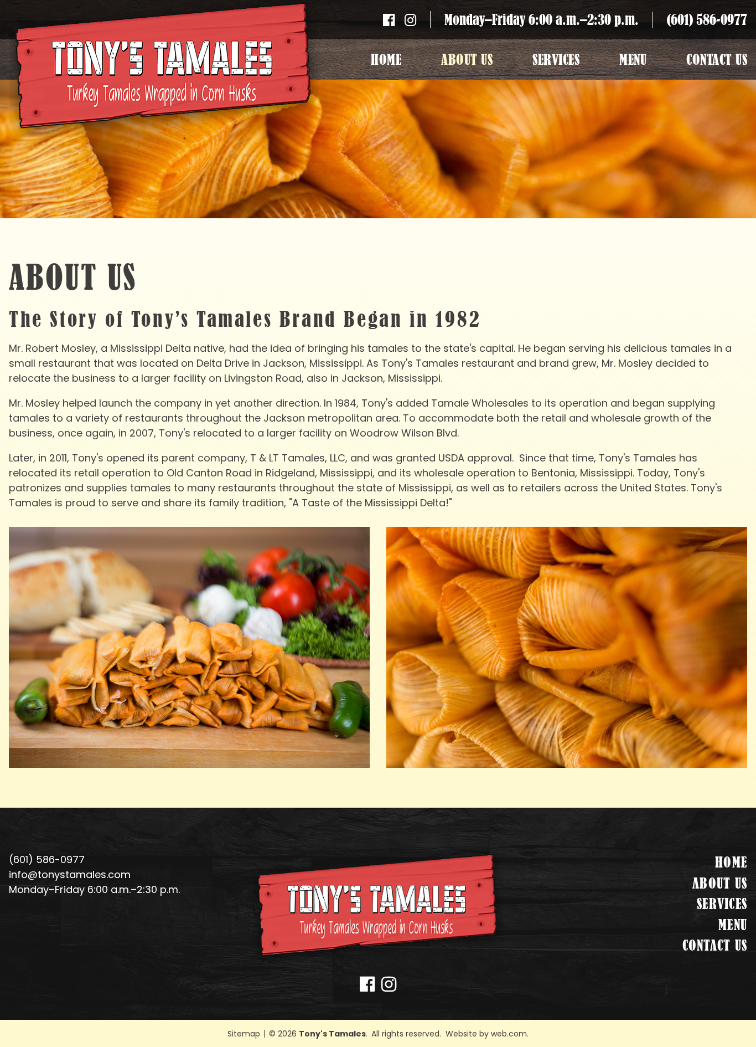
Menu (632, 59)
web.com (509, 1033)
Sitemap (243, 1034)
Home (386, 59)
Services (555, 59)
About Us (467, 59)
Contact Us (716, 59)
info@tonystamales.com (70, 874)
